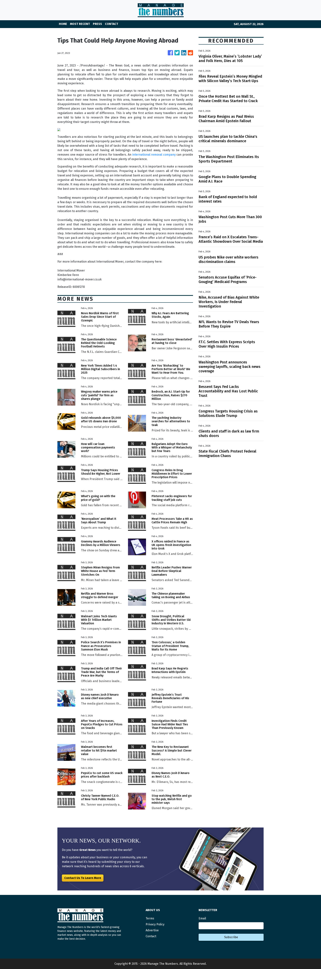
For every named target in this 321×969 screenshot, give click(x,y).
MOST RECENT (80, 24)
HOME (63, 24)
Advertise (152, 930)
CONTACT (111, 24)
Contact (151, 936)
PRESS (97, 24)
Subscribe (231, 937)
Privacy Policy (155, 924)
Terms (150, 918)
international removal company (154, 154)
